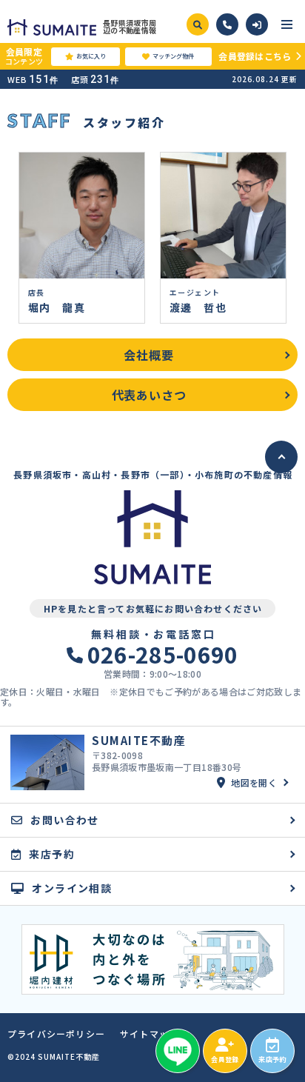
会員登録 (224, 1059)
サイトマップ (149, 1033)
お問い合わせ (64, 819)
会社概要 (148, 355)
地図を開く (254, 782)
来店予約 (272, 1059)
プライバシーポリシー (56, 1033)
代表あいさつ (149, 395)
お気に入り (91, 56)
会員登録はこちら (254, 56)
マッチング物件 (173, 56)
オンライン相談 (72, 888)
